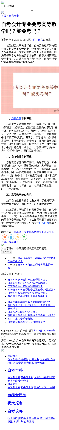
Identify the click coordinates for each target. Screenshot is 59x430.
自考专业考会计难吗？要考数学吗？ (28, 296)
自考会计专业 (21, 232)
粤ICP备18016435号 (44, 330)
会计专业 (49, 232)
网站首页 (13, 356)
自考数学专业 (36, 232)
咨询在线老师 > (9, 242)
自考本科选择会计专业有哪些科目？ (28, 279)
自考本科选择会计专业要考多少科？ (28, 293)
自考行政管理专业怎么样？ (23, 312)
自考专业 (14, 15)
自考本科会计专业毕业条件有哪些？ (28, 283)
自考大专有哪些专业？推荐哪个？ (26, 322)
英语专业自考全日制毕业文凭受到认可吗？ (31, 315)
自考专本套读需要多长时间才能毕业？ (29, 302)
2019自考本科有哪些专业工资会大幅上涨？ (31, 289)
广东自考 (38, 39)
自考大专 (13, 384)
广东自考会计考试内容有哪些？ (25, 286)
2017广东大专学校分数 (20, 318)
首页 (3, 15)
